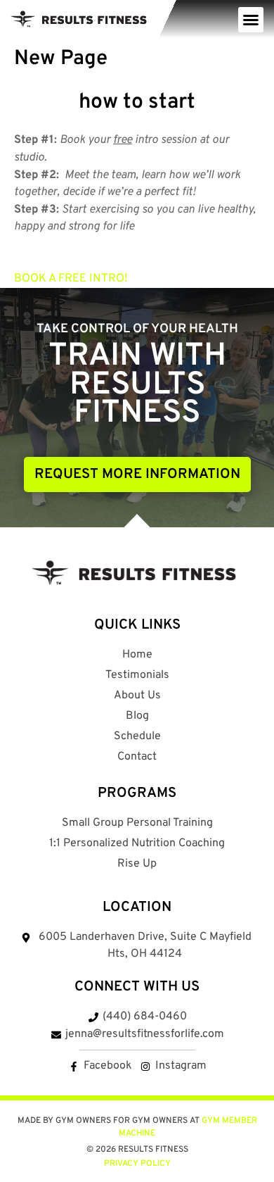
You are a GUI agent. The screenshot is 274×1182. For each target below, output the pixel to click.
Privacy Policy (137, 1163)
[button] (250, 19)
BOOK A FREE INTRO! (70, 279)
